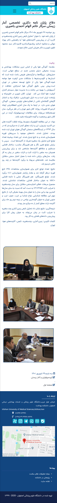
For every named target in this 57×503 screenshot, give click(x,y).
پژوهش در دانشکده (42, 477)
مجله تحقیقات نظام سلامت (39, 474)
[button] (28, 248)
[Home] (38, 11)
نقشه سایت (45, 481)
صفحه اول (47, 385)
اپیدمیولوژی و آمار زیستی (41, 377)
